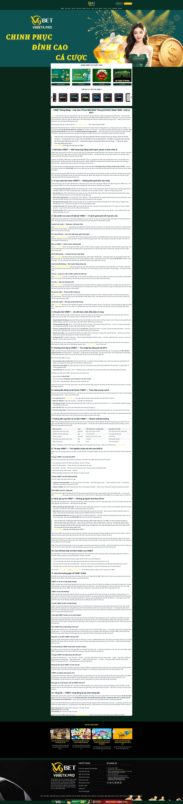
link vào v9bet (76, 796)
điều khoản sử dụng (76, 569)
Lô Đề (92, 8)
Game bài (114, 8)
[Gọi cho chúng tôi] (113, 783)
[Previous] (51, 741)
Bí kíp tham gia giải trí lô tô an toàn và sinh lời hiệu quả (81, 741)
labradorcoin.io (70, 398)
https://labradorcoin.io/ (117, 769)
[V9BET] (91, 3)
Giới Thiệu (67, 8)
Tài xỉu (109, 8)
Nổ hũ (96, 8)
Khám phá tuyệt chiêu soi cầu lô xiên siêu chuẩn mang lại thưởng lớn (101, 742)
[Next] (132, 741)
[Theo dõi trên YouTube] (118, 783)
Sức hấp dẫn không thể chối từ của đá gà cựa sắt (60, 741)
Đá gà (88, 8)
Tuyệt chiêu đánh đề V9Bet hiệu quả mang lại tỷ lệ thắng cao (123, 742)
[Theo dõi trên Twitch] (121, 783)
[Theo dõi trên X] (108, 783)
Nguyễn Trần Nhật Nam (81, 124)
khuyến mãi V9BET (91, 344)
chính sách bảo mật (63, 569)
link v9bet (62, 796)
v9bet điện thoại (54, 796)
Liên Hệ (73, 8)
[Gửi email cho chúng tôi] (110, 783)
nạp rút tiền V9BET (120, 445)
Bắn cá (101, 8)
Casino (84, 8)
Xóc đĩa (120, 8)
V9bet (62, 8)
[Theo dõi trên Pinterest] (115, 783)
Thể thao (78, 8)
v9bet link (68, 796)
